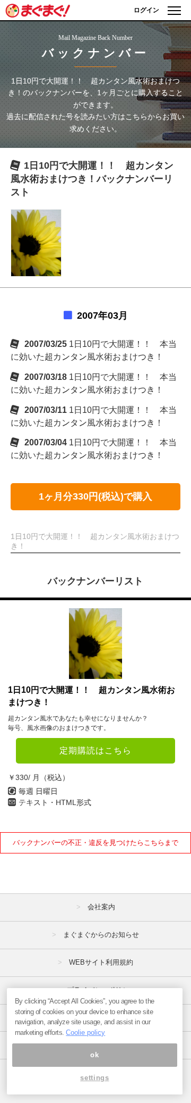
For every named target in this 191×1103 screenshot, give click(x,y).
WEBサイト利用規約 (101, 962)
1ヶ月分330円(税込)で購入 (95, 496)
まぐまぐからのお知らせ (101, 935)
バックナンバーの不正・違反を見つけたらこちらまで (95, 843)
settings (94, 1078)
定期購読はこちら (95, 750)
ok (94, 1055)
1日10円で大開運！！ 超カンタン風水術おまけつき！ (91, 695)
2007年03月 (102, 315)
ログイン (146, 10)
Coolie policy (85, 1032)
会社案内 (101, 907)
